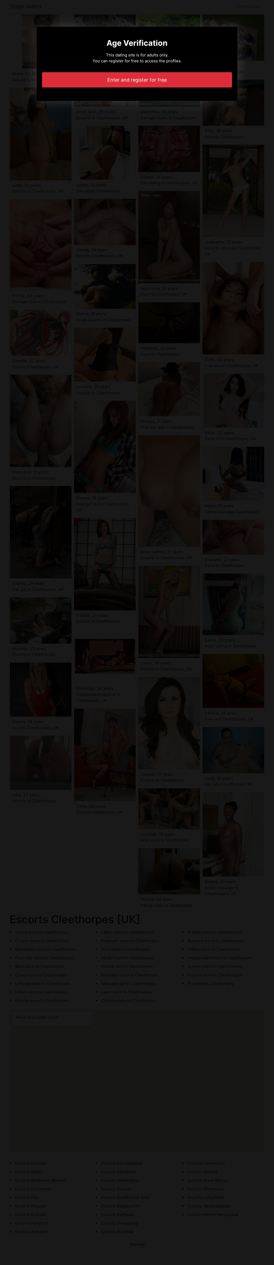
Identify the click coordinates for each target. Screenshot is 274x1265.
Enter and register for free (137, 80)
